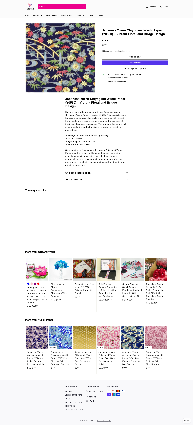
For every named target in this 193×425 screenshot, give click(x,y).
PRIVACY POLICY (73, 402)
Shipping (105, 51)
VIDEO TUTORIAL (73, 395)
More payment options (135, 68)
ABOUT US (80, 15)
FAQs (67, 399)
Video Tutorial (66, 15)
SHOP (101, 15)
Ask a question (74, 179)
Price (105, 40)
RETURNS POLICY (74, 410)
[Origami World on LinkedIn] (94, 401)
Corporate (37, 15)
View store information (117, 81)
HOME (27, 15)
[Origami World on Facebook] (91, 401)
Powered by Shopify (104, 421)
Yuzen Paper (45, 319)
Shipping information (78, 172)
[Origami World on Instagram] (87, 401)
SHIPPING (70, 406)
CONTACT (91, 15)
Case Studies (51, 15)
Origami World (46, 251)
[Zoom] (60, 58)
